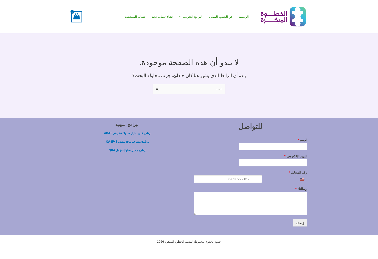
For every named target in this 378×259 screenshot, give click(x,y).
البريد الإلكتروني (295, 156)
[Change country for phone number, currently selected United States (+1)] (302, 179)
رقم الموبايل (298, 172)
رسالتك (301, 189)
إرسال (300, 223)
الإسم (302, 140)
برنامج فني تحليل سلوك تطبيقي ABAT (127, 133)
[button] (191, 17)
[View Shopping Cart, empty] (76, 16)
